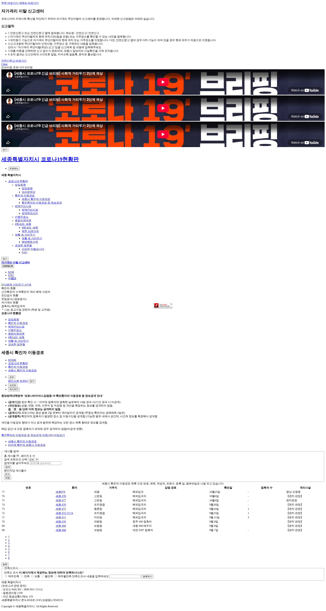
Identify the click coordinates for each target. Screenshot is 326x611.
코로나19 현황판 (18, 363)
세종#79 (60, 491)
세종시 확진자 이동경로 (22, 370)
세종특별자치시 (20, 159)
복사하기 (14, 389)
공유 (12, 377)
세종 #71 (61, 517)
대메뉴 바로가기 (29, 3)
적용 (7, 478)
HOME (12, 360)
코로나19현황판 (60, 159)
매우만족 (13, 576)
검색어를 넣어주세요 (16, 463)
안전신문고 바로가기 (13, 60)
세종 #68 (61, 530)
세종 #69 (61, 525)
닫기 (32, 381)
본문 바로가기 (9, 3)
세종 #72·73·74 (64, 513)
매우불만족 (64, 576)
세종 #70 (61, 521)
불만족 (48, 576)
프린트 (13, 385)
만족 (26, 576)
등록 (5, 564)
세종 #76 (61, 504)
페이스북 (13, 381)
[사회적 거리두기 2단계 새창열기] (16, 284)
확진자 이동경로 (18, 366)
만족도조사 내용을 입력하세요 (90, 576)
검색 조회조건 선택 (15, 459)
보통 (37, 576)
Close (4, 64)
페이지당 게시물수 (15, 470)
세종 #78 (61, 496)
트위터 (24, 381)
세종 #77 (61, 500)
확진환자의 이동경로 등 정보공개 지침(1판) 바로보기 (33, 435)
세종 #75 (61, 508)
